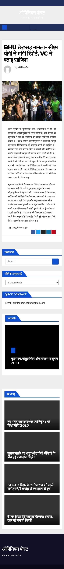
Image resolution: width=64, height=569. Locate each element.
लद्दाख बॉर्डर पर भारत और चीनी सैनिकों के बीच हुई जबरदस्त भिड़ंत (31, 455)
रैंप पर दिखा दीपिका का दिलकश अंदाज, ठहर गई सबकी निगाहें (30, 518)
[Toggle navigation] (33, 27)
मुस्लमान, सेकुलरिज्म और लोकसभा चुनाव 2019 (31, 360)
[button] (60, 27)
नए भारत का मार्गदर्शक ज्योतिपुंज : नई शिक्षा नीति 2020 (28, 423)
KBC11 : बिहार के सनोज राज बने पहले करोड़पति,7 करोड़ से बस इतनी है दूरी (30, 487)
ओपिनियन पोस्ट (32, 13)
